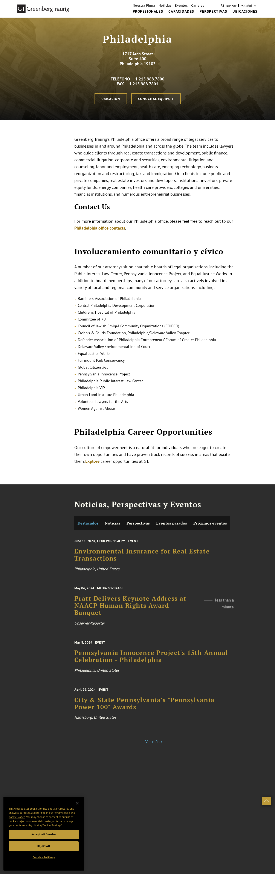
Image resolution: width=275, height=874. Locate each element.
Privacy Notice (61, 813)
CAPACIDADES (181, 11)
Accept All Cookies (43, 834)
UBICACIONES (245, 11)
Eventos (181, 5)
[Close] (77, 803)
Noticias (165, 5)
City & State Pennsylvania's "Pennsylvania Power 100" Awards (144, 703)
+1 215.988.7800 (148, 79)
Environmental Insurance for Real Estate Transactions (142, 555)
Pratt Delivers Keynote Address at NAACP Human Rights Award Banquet (130, 605)
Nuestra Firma (144, 5)
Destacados (88, 523)
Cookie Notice (17, 817)
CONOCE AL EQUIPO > (156, 99)
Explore (92, 461)
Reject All (43, 846)
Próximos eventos (210, 523)
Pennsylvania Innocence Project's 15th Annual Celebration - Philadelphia (151, 656)
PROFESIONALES (148, 11)
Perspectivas (138, 523)
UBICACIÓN (110, 99)
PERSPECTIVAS (213, 11)
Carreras (197, 5)
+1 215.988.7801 (142, 84)
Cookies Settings (44, 857)
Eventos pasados (171, 523)
